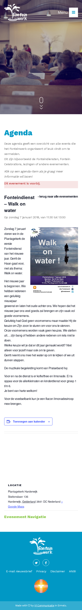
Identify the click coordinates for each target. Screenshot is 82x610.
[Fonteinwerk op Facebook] (46, 562)
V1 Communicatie (44, 605)
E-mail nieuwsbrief (19, 571)
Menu (63, 12)
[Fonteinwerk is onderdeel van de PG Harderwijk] (41, 593)
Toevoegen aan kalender (29, 421)
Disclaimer (57, 571)
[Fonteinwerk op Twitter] (36, 562)
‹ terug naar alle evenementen (58, 196)
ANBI (72, 571)
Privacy (41, 571)
